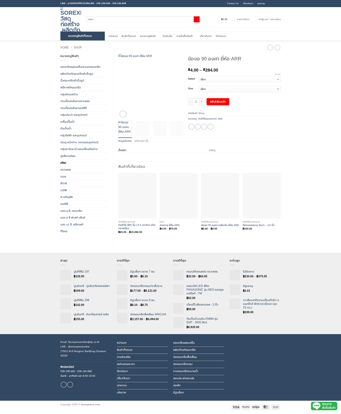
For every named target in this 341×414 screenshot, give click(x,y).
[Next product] (270, 47)
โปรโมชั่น (167, 36)
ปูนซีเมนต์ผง (67, 155)
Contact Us (233, 3)
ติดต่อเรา (221, 36)
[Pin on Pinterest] (210, 127)
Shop (78, 47)
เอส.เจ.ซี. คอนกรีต (71, 210)
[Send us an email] (272, 3)
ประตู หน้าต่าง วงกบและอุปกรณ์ (79, 142)
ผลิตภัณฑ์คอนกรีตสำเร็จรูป (76, 73)
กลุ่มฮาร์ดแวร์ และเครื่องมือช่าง (79, 149)
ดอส (63, 176)
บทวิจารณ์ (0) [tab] (141, 141)
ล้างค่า (278, 74)
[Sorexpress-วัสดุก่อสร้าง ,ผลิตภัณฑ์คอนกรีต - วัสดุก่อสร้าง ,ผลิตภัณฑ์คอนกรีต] (70, 19)
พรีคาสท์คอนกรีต (70, 87)
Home (64, 47)
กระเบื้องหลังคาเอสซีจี (73, 108)
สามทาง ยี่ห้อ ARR (170, 225)
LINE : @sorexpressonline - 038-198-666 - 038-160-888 (93, 3)
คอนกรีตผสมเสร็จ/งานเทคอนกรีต (80, 66)
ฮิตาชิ (63, 183)
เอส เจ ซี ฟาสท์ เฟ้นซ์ (72, 217)
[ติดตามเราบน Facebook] (269, 3)
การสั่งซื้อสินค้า (184, 36)
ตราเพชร (65, 169)
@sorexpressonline (79, 346)
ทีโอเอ (63, 231)
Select (191, 79)
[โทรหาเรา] (275, 3)
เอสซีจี (64, 203)
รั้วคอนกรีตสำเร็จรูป (72, 80)
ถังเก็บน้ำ (65, 128)
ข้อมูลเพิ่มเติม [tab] (125, 141)
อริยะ (63, 162)
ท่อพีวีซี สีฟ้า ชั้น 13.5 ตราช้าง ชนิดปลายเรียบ (137, 227)
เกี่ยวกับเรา (248, 3)
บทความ (261, 3)
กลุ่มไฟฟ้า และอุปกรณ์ (73, 135)
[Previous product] (277, 47)
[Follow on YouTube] (279, 3)
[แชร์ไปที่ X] (198, 127)
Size (190, 88)
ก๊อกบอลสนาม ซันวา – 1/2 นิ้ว (259, 225)
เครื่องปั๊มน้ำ (67, 121)
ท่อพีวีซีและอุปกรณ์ (207, 118)
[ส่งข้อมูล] (197, 19)
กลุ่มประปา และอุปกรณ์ (73, 114)
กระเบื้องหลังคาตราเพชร (75, 101)
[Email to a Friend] (204, 127)
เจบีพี (63, 190)
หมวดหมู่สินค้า (148, 36)
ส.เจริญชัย (66, 196)
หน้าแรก (113, 36)
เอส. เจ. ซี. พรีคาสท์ (71, 224)
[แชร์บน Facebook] (191, 127)
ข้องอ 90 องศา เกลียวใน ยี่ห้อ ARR (220, 225)
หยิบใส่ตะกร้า (218, 101)
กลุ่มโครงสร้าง (69, 94)
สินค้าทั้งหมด (128, 36)
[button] (226, 19)
